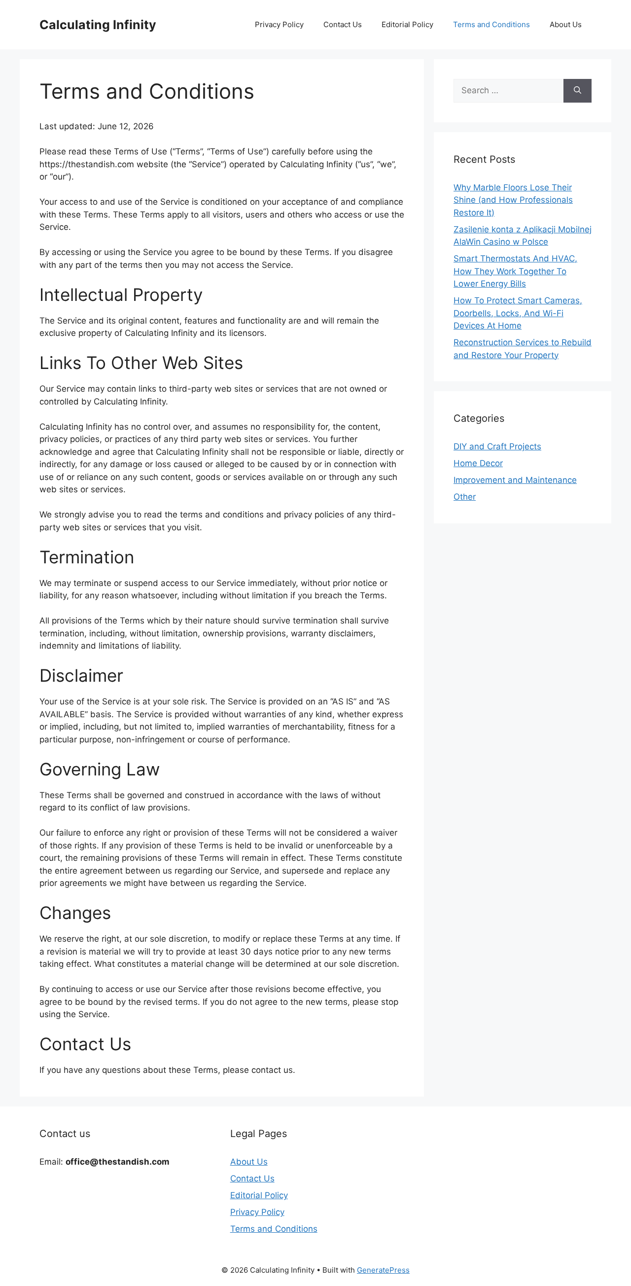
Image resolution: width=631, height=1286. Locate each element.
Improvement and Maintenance (515, 480)
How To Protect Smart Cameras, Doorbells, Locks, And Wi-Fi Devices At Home (518, 313)
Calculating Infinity (97, 24)
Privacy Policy (279, 24)
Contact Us (342, 24)
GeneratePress (383, 1270)
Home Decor (478, 463)
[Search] (577, 91)
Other (465, 497)
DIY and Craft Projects (497, 446)
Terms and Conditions (491, 24)
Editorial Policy (407, 24)
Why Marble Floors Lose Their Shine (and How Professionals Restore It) (513, 200)
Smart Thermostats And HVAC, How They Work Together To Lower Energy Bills (515, 271)
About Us (566, 24)
